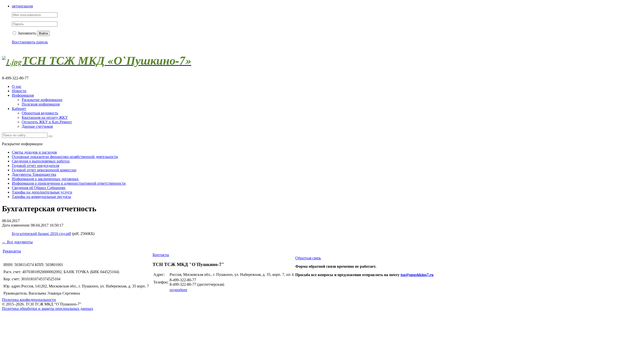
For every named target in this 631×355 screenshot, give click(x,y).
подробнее (178, 290)
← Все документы (17, 242)
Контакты (161, 255)
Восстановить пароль (30, 42)
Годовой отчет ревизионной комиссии (44, 170)
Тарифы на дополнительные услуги (42, 192)
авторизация (22, 6)
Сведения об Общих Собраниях (39, 188)
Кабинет (19, 108)
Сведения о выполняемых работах (41, 161)
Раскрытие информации (42, 100)
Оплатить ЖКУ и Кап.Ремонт (47, 122)
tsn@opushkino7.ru (417, 275)
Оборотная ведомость (40, 113)
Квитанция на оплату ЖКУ (45, 117)
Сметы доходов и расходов (34, 152)
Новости (19, 91)
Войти (43, 33)
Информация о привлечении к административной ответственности (69, 183)
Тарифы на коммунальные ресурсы (41, 197)
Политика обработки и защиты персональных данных (47, 308)
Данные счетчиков (37, 126)
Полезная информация (41, 104)
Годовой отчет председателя (35, 165)
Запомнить (26, 33)
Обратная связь (308, 258)
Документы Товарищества (34, 174)
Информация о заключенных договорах (45, 179)
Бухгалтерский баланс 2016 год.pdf (41, 233)
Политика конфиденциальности (29, 300)
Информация (23, 95)
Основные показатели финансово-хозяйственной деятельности (65, 157)
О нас (16, 86)
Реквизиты (12, 251)
